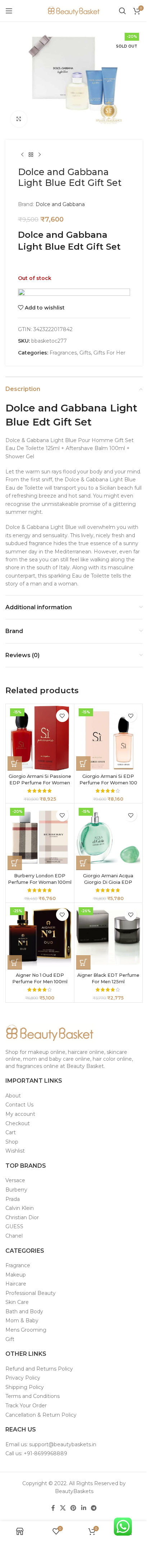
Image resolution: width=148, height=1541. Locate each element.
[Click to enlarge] (19, 119)
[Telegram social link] (93, 1508)
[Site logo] (74, 10)
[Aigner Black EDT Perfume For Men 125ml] (108, 937)
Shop (11, 1142)
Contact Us (19, 1104)
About (13, 1095)
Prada (12, 1199)
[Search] (122, 11)
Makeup (15, 1274)
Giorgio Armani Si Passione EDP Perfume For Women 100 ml (40, 783)
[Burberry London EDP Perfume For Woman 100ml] (40, 837)
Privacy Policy (22, 1378)
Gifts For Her (109, 352)
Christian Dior (22, 1217)
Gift (9, 1339)
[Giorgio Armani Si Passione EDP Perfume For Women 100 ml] (40, 738)
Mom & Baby (21, 1320)
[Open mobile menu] (9, 11)
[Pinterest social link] (73, 1508)
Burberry (16, 1189)
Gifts (85, 352)
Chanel (14, 1236)
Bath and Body (24, 1311)
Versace (15, 1180)
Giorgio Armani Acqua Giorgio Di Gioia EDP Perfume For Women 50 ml (108, 882)
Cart (10, 1132)
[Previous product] (22, 155)
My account (20, 1114)
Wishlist (15, 1151)
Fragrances (63, 352)
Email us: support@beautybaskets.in (50, 1444)
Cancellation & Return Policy (41, 1415)
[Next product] (39, 155)
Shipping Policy (24, 1387)
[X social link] (62, 1508)
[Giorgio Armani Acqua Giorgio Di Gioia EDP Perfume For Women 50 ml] (108, 837)
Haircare (15, 1284)
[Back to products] (31, 155)
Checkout (17, 1123)
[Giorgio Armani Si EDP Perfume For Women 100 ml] (108, 738)
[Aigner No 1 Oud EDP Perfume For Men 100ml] (40, 937)
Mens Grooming (25, 1330)
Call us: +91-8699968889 (36, 1453)
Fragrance (17, 1265)
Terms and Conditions (32, 1396)
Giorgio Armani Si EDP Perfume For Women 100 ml (108, 783)
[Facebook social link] (53, 1508)
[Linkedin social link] (83, 1508)
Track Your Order (26, 1405)
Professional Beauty (30, 1293)
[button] (15, 763)
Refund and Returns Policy (39, 1369)
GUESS (14, 1226)
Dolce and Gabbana (60, 204)
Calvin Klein (19, 1208)
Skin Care (17, 1302)
